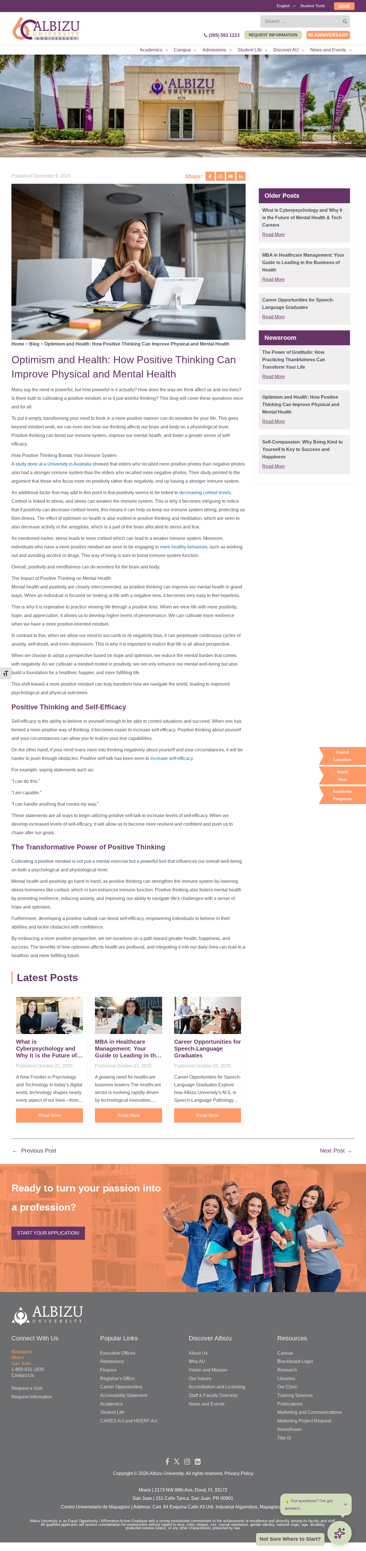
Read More (49, 1115)
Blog (34, 344)
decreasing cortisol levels (205, 492)
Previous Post (34, 1150)
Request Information (31, 1396)
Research (287, 1370)
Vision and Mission (208, 1370)
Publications (290, 1404)
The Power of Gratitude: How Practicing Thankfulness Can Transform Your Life (293, 360)
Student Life (112, 1412)
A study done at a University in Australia (51, 464)
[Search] (345, 21)
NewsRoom (289, 1429)
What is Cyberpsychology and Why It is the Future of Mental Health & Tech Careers (46, 1049)
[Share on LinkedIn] (241, 175)
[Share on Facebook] (211, 175)
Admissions (112, 1361)
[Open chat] (339, 1533)
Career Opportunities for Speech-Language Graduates (207, 1049)
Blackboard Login (295, 1361)
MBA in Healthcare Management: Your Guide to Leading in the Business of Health (127, 1049)
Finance (108, 1370)
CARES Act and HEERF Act (128, 1420)
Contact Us (22, 1375)
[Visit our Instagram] (221, 175)
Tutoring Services (295, 1395)
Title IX (284, 1438)
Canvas (285, 1353)
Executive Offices (117, 1353)
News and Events (206, 1404)
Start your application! (48, 1233)
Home (17, 344)
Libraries (286, 1378)
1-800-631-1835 (27, 1369)
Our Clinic (287, 1386)
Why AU (197, 1361)
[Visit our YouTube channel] (231, 175)
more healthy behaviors (183, 546)
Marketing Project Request (304, 1420)
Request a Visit (26, 1388)
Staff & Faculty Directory (213, 1395)
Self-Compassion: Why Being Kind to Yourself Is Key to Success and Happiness (302, 449)
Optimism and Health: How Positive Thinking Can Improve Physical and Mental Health (300, 404)
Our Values (200, 1378)
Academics (111, 1404)
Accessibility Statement (123, 1395)
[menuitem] (286, 6)
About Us (198, 1353)
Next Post (336, 1150)
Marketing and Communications (309, 1412)
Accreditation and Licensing (217, 1386)
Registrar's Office (117, 1378)
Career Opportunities (121, 1386)
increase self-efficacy (171, 758)
